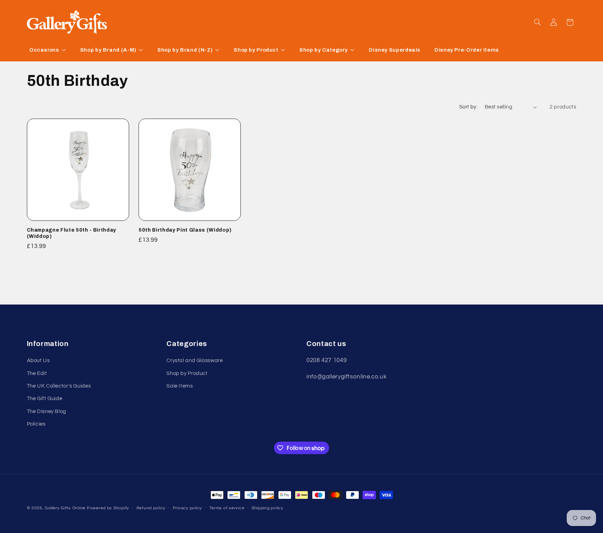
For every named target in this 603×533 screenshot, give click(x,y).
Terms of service (227, 508)
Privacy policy (187, 508)
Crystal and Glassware (194, 360)
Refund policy (151, 508)
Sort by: (468, 107)
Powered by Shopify (108, 508)
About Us (38, 360)
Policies (36, 424)
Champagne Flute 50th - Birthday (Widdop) (71, 233)
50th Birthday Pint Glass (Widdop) (185, 230)
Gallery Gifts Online (66, 508)
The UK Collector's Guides (59, 386)
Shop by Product (186, 373)
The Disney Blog (46, 411)
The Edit (37, 373)
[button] (537, 22)
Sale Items (179, 386)
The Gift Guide (44, 398)
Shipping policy (267, 508)
